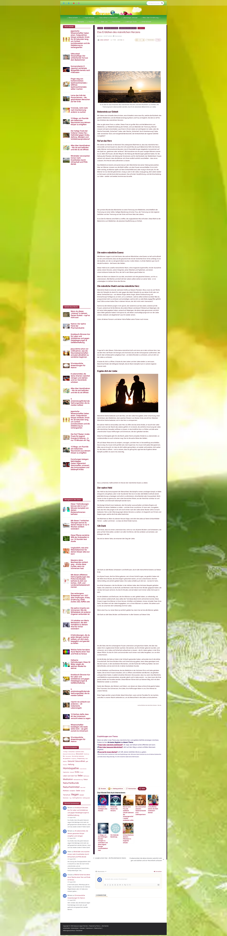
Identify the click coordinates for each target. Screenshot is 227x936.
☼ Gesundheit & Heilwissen (107, 18)
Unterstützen (75, 928)
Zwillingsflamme (77, 798)
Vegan (75, 794)
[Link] (125, 885)
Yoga (70, 798)
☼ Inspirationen (89, 18)
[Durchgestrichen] (112, 885)
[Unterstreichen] (110, 885)
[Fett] (105, 885)
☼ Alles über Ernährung (150, 18)
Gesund (71, 761)
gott (87, 761)
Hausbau (65, 764)
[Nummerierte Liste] (115, 885)
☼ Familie (90, 22)
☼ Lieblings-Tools (130, 22)
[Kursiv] (107, 885)
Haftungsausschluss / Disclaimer (72, 930)
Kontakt (82, 928)
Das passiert (68, 756)
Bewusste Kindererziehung (69, 754)
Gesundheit (80, 761)
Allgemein (100, 28)
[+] (130, 884)
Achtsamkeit (71, 751)
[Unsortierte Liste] (117, 885)
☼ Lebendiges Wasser (129, 18)
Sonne (83, 791)
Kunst (81, 772)
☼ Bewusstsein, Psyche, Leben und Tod (128, 28)
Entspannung (81, 758)
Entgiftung (73, 758)
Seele (78, 790)
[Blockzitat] (120, 885)
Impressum (89, 928)
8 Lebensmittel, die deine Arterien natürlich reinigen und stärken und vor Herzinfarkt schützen (146, 859)
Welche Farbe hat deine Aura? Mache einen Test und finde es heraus (79, 877)
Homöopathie (71, 768)
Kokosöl (72, 772)
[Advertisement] (129, 55)
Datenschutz (98, 928)
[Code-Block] (122, 885)
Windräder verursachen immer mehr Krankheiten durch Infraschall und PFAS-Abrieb (78, 854)
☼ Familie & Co (141, 28)
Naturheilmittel (71, 787)
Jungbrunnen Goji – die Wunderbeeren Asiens (110, 858)
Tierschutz (66, 795)
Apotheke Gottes (79, 751)
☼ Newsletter (115, 22)
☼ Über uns (103, 22)
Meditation (68, 779)
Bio (64, 756)
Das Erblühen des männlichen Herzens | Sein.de (150, 705)
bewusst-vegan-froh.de (81, 926)
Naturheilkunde (71, 782)
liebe (80, 775)
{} (127, 884)
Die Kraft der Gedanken (78, 756)
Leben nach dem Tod (70, 776)
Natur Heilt (82, 787)
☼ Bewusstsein (72, 18)
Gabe (86, 758)
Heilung (71, 764)
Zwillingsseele (86, 798)
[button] (79, 17)
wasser (82, 795)
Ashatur (101, 36)
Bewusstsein (79, 754)
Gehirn (65, 761)
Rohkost (66, 791)
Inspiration (66, 772)
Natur (86, 779)
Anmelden (158, 871)
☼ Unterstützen (145, 22)
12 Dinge (65, 751)
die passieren (67, 758)
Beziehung (86, 754)
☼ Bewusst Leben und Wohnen (111, 28)
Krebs (77, 772)
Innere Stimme (83, 768)
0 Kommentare (118, 36)
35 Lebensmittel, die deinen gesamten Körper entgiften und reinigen (78, 833)
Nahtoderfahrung (78, 779)
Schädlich (72, 791)
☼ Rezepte (80, 22)
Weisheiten (66, 798)
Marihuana (86, 776)
